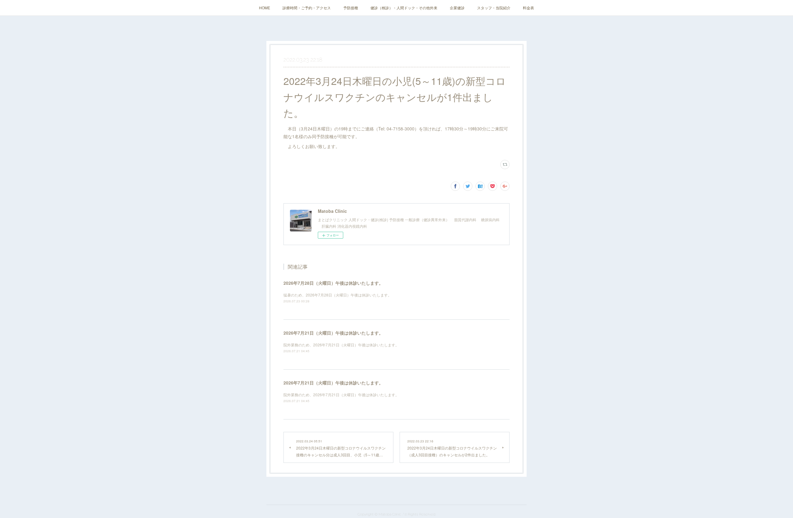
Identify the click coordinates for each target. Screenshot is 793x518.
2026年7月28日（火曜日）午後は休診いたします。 (333, 283)
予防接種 (350, 7)
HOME (264, 7)
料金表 (528, 7)
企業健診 (457, 7)
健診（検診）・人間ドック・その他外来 (403, 7)
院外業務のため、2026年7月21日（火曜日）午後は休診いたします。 (341, 344)
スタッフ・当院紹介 (493, 7)
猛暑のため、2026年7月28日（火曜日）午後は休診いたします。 (337, 294)
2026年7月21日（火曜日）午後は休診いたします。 (333, 333)
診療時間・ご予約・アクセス (307, 7)
